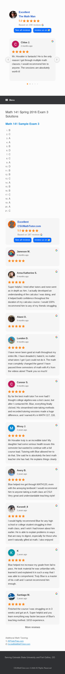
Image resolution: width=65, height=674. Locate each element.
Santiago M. (23, 595)
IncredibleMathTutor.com (19, 643)
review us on (41, 30)
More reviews (32, 627)
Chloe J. (25, 42)
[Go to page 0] (27, 84)
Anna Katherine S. (27, 273)
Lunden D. (22, 338)
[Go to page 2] (32, 83)
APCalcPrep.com (16, 640)
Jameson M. (23, 251)
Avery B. (21, 470)
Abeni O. (22, 317)
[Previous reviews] (8, 59)
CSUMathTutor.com (29, 226)
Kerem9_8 (22, 506)
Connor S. (22, 382)
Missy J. (21, 426)
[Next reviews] (56, 59)
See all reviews (22, 30)
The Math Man (27, 16)
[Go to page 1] (30, 84)
